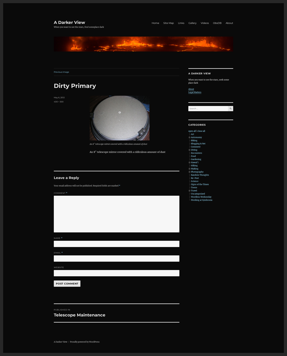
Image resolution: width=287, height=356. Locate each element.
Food (193, 156)
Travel (194, 190)
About (229, 23)
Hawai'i (194, 162)
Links (181, 23)
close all (201, 131)
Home (155, 23)
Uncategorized (198, 194)
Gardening (196, 159)
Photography (197, 172)
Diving (194, 150)
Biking (194, 140)
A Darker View (69, 22)
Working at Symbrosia (201, 200)
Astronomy (196, 137)
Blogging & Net (198, 143)
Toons (194, 187)
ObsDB (217, 23)
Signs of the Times (200, 184)
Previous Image (61, 72)
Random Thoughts (200, 175)
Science (194, 181)
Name (58, 238)
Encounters (196, 153)
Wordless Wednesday (201, 197)
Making (194, 168)
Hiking (194, 165)
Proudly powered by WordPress (85, 342)
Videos (205, 23)
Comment (60, 193)
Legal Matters (194, 92)
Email (58, 253)
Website (59, 267)
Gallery (192, 23)
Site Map (168, 23)
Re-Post (195, 178)
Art (192, 134)
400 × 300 (59, 101)
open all (192, 131)
